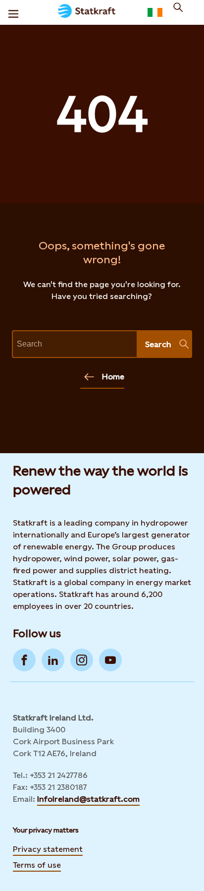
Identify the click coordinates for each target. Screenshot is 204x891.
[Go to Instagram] (81, 660)
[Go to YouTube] (110, 660)
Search (158, 344)
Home (113, 376)
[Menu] (13, 12)
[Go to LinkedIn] (53, 660)
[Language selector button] (155, 12)
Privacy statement (48, 849)
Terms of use (37, 865)
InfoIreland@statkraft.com (88, 799)
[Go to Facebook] (24, 660)
